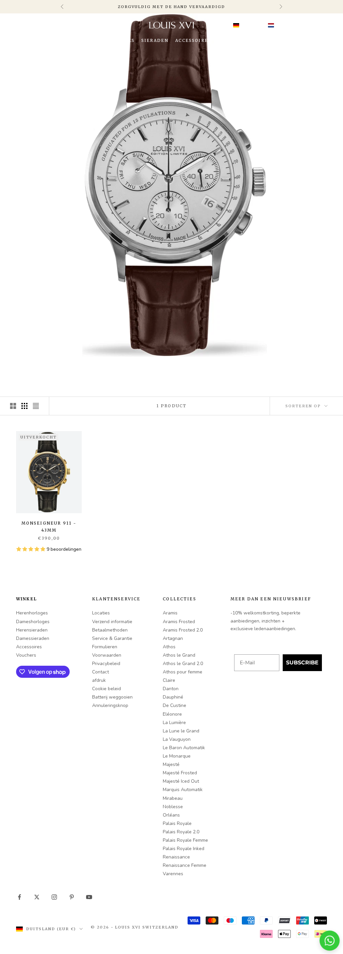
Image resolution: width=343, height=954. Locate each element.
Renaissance (176, 857)
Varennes (173, 874)
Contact (100, 672)
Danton (171, 688)
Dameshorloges (33, 621)
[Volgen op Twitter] (36, 897)
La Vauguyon (177, 739)
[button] (256, 25)
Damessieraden (32, 638)
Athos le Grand (179, 655)
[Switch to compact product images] (36, 406)
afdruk (99, 680)
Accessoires (193, 40)
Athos (169, 647)
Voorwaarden (106, 655)
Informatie (235, 40)
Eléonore (172, 714)
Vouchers (26, 655)
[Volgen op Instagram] (54, 897)
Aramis (170, 613)
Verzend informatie (112, 621)
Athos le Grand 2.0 (183, 663)
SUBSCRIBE (302, 662)
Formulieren (104, 647)
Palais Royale (177, 823)
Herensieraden (32, 630)
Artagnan (173, 638)
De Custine (174, 705)
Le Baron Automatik (184, 747)
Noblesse (173, 806)
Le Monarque (177, 756)
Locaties (101, 613)
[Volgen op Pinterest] (71, 897)
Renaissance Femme (184, 865)
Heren (100, 40)
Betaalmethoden (110, 630)
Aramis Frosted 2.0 (183, 630)
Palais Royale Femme (185, 840)
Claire (169, 680)
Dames (125, 40)
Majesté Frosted (180, 773)
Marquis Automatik (183, 789)
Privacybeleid (106, 663)
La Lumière (174, 722)
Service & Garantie (112, 638)
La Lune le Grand (181, 731)
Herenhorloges (32, 613)
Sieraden (154, 40)
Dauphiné (173, 697)
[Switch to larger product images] (13, 406)
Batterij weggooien (112, 697)
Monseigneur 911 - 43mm (49, 526)
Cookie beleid (106, 688)
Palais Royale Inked (183, 848)
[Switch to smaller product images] (24, 406)
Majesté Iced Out (181, 781)
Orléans (171, 815)
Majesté (171, 764)
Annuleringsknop (110, 705)
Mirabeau (173, 798)
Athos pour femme (182, 672)
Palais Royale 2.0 (181, 832)
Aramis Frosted (179, 621)
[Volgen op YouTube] (89, 897)
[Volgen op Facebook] (19, 897)
